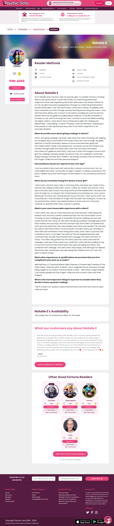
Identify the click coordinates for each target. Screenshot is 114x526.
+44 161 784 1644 (35, 15)
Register (99, 3)
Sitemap (36, 523)
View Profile (51, 410)
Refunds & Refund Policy (67, 495)
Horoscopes (9, 501)
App (38, 8)
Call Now (16, 88)
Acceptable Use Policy (40, 499)
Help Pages (36, 497)
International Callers (23, 523)
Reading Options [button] (48, 8)
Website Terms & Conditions (69, 497)
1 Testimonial (18, 93)
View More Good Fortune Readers (70, 454)
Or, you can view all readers (70, 459)
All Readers (22, 29)
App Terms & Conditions (67, 499)
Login (108, 3)
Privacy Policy (63, 493)
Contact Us (36, 493)
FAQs (34, 495)
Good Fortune (38, 29)
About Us (8, 495)
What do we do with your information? (67, 502)
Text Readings (30, 8)
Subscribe (95, 478)
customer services (102, 500)
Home (10, 29)
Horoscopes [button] (62, 8)
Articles (72, 8)
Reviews (79, 8)
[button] (108, 520)
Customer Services (91, 8)
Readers (8, 497)
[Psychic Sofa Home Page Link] (16, 3)
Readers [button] (19, 8)
